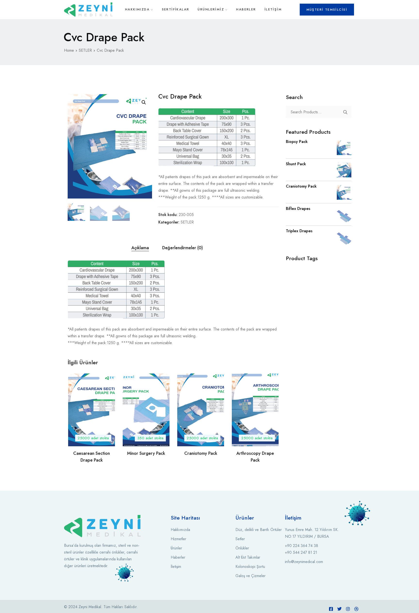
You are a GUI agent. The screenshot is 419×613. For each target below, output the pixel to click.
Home (69, 50)
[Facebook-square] (331, 609)
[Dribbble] (356, 609)
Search (345, 112)
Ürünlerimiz (211, 9)
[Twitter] (339, 609)
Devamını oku (92, 438)
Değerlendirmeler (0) (182, 248)
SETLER (85, 50)
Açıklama (140, 248)
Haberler (246, 9)
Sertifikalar (175, 9)
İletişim (273, 9)
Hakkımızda (137, 9)
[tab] (140, 247)
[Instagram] (348, 609)
